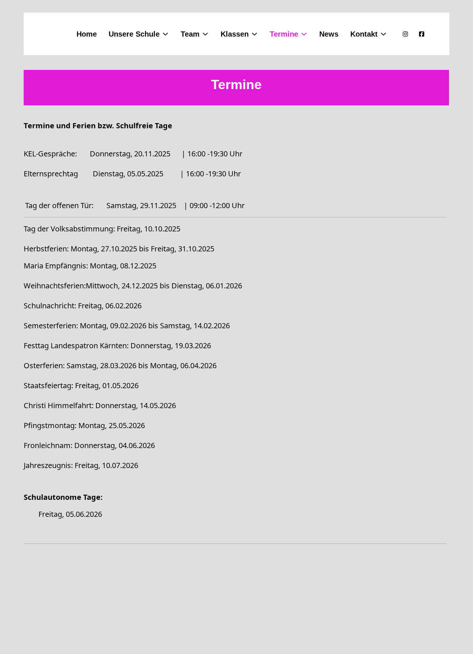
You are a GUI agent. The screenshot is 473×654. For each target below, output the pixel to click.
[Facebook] (421, 34)
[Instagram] (405, 34)
